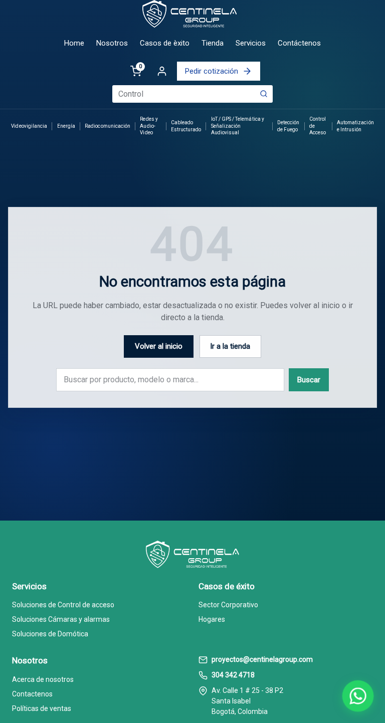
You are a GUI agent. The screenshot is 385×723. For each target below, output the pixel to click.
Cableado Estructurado (186, 126)
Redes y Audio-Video (148, 125)
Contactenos (32, 694)
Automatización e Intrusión (355, 126)
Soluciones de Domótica (50, 634)
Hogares (212, 619)
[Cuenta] (162, 71)
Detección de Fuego (288, 126)
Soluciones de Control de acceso (63, 605)
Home (74, 43)
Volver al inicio (158, 346)
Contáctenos (299, 43)
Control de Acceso (317, 125)
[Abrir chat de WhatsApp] (358, 696)
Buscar (308, 379)
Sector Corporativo (228, 605)
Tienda (213, 43)
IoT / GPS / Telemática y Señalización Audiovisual (237, 125)
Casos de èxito (164, 43)
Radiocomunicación (107, 126)
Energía (66, 126)
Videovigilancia (29, 126)
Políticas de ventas (41, 708)
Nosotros (112, 43)
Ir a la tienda (230, 346)
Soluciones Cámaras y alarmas (61, 619)
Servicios (251, 43)
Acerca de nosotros (43, 679)
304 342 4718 (233, 675)
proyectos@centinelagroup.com (262, 659)
